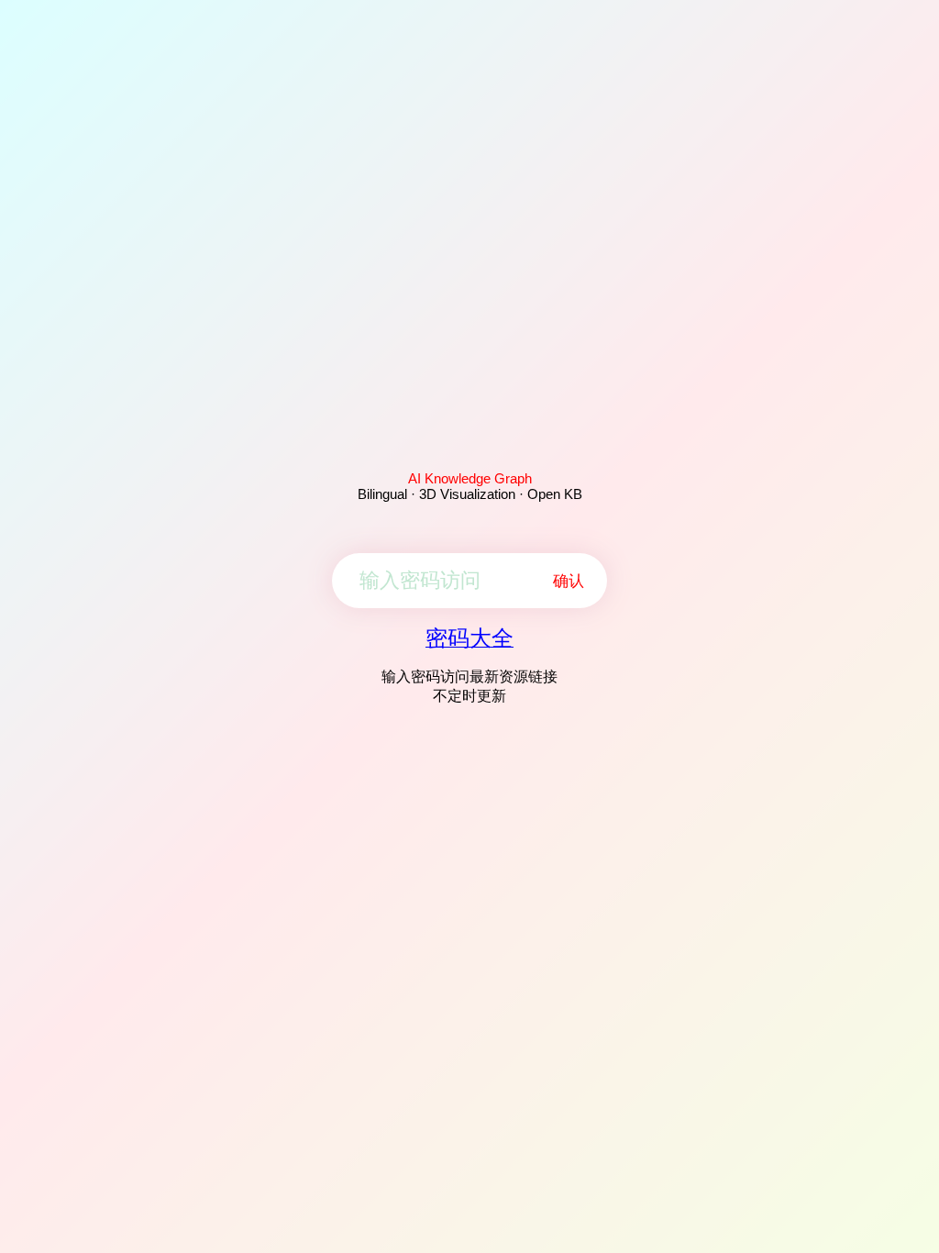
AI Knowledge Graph (470, 478)
